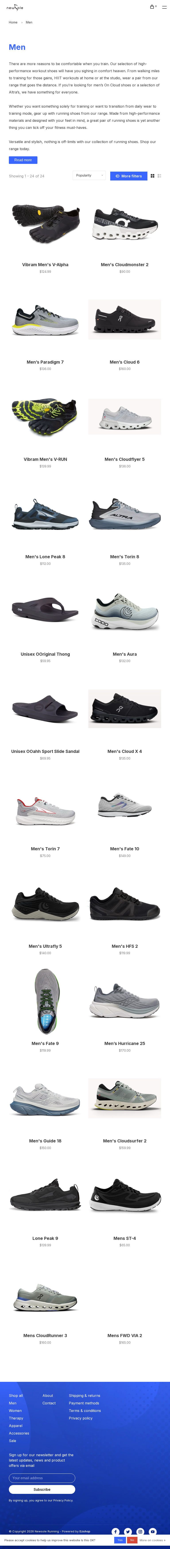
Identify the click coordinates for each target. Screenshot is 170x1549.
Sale (12, 1440)
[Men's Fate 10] (124, 807)
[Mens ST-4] (124, 1196)
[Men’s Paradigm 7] (45, 320)
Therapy (16, 1418)
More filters (132, 176)
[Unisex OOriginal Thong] (45, 612)
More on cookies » (153, 1540)
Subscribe (42, 1489)
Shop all (16, 1395)
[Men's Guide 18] (45, 1099)
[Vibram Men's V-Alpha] (45, 223)
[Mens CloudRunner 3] (45, 1293)
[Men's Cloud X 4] (124, 709)
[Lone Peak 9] (45, 1196)
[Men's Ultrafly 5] (45, 904)
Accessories (19, 1433)
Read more (23, 160)
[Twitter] (128, 1532)
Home (13, 22)
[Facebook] (116, 1532)
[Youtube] (153, 1532)
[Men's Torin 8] (124, 515)
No (132, 1540)
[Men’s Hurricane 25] (124, 1001)
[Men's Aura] (124, 612)
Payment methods (84, 1403)
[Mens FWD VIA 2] (124, 1293)
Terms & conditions (85, 1410)
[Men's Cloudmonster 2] (124, 223)
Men (29, 22)
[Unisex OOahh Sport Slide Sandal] (45, 709)
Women (15, 1410)
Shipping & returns (84, 1395)
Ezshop (84, 1531)
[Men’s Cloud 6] (124, 320)
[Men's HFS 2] (124, 904)
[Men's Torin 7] (45, 807)
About (47, 1395)
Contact (49, 1403)
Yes (120, 1540)
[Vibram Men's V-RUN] (45, 417)
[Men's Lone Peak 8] (45, 515)
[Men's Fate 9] (45, 1001)
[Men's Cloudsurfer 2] (124, 1099)
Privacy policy (81, 1418)
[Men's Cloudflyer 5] (124, 417)
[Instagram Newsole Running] (140, 1532)
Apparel (15, 1425)
